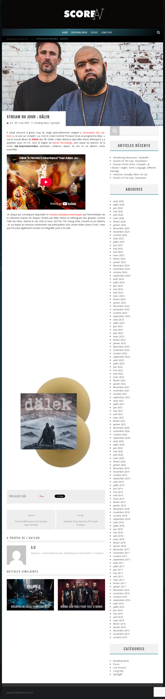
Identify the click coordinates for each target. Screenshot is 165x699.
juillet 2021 (118, 404)
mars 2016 (118, 620)
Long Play (118, 670)
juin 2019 (118, 488)
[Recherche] (158, 32)
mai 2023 (118, 329)
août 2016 (118, 603)
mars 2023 (118, 336)
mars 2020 (118, 458)
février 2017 (119, 583)
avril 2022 (118, 373)
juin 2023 (118, 326)
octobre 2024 (120, 272)
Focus (116, 664)
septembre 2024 (121, 275)
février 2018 (119, 542)
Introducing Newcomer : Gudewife (131, 157)
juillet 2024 (118, 282)
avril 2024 (118, 292)
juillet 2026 (118, 204)
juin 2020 (118, 448)
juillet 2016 (118, 606)
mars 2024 (118, 295)
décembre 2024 (121, 265)
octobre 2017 (120, 556)
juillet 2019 (118, 485)
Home (65, 32)
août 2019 (118, 481)
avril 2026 (118, 214)
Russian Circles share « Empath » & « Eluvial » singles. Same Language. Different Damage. (133, 168)
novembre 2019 (121, 471)
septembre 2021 (121, 397)
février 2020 (119, 461)
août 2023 (118, 319)
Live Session (119, 667)
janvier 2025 (119, 262)
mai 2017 (118, 573)
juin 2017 (118, 569)
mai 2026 (118, 211)
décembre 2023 (121, 306)
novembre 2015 (121, 633)
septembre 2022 (121, 356)
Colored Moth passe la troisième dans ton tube (31, 523)
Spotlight (55, 122)
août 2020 (118, 441)
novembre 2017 (121, 552)
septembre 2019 (121, 478)
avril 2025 (118, 251)
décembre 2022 (121, 346)
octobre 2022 (120, 353)
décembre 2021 (121, 387)
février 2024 (119, 299)
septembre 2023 (121, 316)
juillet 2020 (118, 444)
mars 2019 (118, 498)
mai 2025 (118, 248)
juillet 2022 (118, 363)
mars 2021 (118, 417)
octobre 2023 (120, 312)
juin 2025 (118, 245)
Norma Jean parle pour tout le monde (81, 607)
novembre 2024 (121, 268)
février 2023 (119, 339)
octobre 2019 (120, 475)
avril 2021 (118, 414)
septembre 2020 (121, 437)
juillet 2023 (118, 322)
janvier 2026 (119, 224)
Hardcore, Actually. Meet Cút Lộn (130, 174)
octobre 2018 (120, 515)
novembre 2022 (121, 350)
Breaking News (42, 122)
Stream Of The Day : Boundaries (51, 39)
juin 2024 (118, 285)
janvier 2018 (119, 546)
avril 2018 (118, 535)
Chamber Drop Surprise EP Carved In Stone (81, 523)
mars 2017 (118, 579)
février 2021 (119, 420)
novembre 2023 (121, 309)
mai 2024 (118, 289)
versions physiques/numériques (66, 214)
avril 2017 (118, 576)
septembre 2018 (121, 519)
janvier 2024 (119, 302)
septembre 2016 (121, 600)
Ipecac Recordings (62, 142)
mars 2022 (118, 377)
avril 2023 (118, 333)
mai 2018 (118, 532)
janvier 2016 (119, 627)
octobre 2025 (120, 235)
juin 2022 (118, 366)
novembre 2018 (121, 512)
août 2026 (118, 201)
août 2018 (118, 522)
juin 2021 (118, 407)
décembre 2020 (121, 427)
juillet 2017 (118, 566)
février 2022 (119, 380)
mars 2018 (118, 539)
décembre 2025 (121, 228)
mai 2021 (118, 410)
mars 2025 (118, 255)
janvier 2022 (119, 383)
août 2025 (118, 238)
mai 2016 (118, 613)
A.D (11, 122)
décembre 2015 (121, 630)
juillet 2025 (118, 241)
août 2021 (118, 400)
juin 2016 (118, 610)
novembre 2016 (121, 593)
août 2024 (118, 279)
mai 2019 (118, 491)
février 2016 (119, 623)
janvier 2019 (119, 505)
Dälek (35, 139)
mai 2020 (118, 451)
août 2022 (118, 360)
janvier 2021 (119, 424)
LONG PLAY (106, 32)
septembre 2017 (121, 559)
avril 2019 (118, 495)
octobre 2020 (120, 434)
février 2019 (119, 502)
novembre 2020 (121, 431)
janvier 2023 (119, 343)
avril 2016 (118, 617)
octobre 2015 (120, 637)
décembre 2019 (121, 468)
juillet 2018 (118, 525)
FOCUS (94, 32)
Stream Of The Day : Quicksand (129, 177)
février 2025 (119, 258)
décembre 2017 (121, 549)
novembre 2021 (121, 390)
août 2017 (118, 562)
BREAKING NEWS (79, 32)
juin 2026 (118, 208)
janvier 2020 (119, 464)
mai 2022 (118, 370)
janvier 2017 (119, 586)
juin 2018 (118, 529)
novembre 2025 (121, 231)
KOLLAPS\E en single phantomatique (30, 607)
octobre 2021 (120, 393)
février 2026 (119, 221)
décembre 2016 (121, 589)
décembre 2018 (121, 508)
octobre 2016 (120, 596)
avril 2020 (118, 454)
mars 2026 (118, 218)
